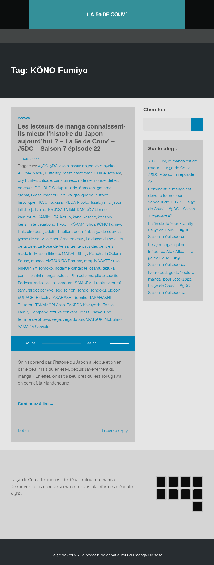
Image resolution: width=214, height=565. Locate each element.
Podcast (25, 117)
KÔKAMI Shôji (82, 224)
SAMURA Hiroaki (90, 283)
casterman (83, 173)
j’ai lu (106, 202)
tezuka (56, 312)
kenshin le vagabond (36, 224)
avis (98, 166)
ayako (109, 166)
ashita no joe (82, 166)
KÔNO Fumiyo (109, 224)
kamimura (27, 217)
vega (56, 319)
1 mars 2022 (28, 158)
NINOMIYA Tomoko (35, 268)
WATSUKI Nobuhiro (104, 319)
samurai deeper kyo (36, 290)
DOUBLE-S (45, 187)
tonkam (70, 312)
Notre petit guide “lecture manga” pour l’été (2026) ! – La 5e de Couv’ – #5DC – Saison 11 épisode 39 (173, 282)
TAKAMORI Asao (50, 304)
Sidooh (114, 290)
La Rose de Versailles (57, 246)
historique (26, 202)
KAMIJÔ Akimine (92, 209)
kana (77, 217)
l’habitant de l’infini (73, 231)
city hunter (27, 180)
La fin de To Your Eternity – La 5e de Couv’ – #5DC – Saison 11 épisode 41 (172, 230)
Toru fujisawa (90, 312)
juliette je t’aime (32, 209)
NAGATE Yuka (107, 261)
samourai (65, 283)
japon (117, 202)
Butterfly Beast (58, 173)
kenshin (105, 217)
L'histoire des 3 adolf (36, 231)
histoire (101, 195)
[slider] (119, 343)
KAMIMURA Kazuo (54, 217)
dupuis (62, 187)
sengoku (98, 290)
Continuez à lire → (36, 403)
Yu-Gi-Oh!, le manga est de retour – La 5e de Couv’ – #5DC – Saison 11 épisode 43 (172, 171)
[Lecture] (19, 343)
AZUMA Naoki (30, 173)
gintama (104, 187)
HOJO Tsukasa (50, 202)
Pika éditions (81, 275)
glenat (23, 195)
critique (45, 180)
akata (64, 166)
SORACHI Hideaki (33, 297)
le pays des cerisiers (96, 246)
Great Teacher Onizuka (51, 195)
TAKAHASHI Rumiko (69, 297)
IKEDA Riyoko (76, 202)
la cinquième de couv (64, 239)
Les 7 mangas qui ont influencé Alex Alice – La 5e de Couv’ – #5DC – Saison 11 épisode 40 (170, 254)
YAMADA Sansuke (34, 326)
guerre (87, 195)
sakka (50, 283)
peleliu (62, 275)
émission (87, 187)
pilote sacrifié (106, 275)
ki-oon (63, 224)
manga (37, 261)
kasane (89, 217)
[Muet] (104, 343)
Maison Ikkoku (47, 253)
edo (73, 187)
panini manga (42, 275)
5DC (53, 166)
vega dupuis (74, 319)
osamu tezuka (102, 268)
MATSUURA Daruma (63, 261)
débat (113, 180)
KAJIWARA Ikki (61, 209)
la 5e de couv (104, 231)
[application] (73, 347)
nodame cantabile (71, 268)
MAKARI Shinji (74, 253)
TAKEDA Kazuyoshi (84, 304)
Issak (95, 202)
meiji (88, 261)
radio (38, 283)
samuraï (113, 283)
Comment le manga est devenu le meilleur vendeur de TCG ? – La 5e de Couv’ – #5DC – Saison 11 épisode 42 (171, 202)
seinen (69, 290)
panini (23, 275)
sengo (82, 290)
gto (77, 195)
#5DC (43, 166)
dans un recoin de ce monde (80, 180)
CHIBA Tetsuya (107, 173)
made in (25, 253)
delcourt (25, 187)
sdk (58, 290)
